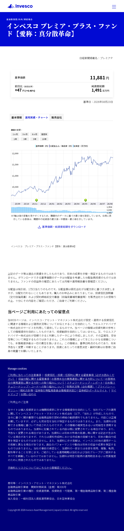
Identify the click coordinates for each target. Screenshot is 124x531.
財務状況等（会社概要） (81, 386)
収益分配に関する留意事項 (33, 379)
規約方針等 (26, 390)
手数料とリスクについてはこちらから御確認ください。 (40, 468)
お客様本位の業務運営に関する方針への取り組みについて (61, 381)
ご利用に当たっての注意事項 (24, 375)
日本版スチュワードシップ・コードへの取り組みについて (61, 384)
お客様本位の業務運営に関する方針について (77, 379)
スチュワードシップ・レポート (85, 383)
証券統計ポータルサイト (93, 390)
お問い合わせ (28, 394)
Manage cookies (17, 368)
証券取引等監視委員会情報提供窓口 (56, 390)
